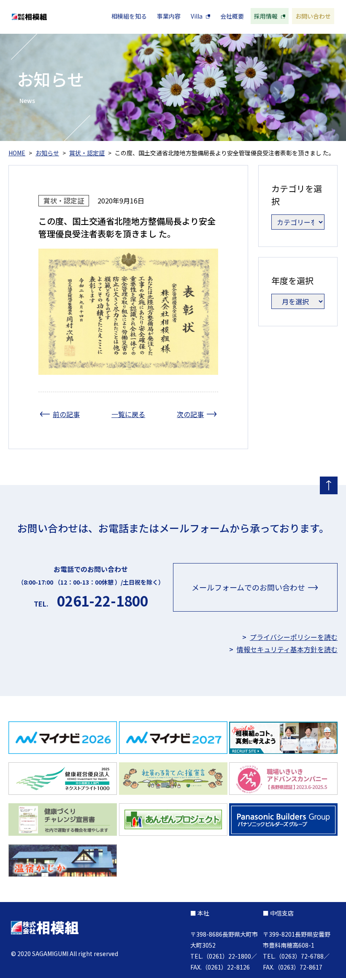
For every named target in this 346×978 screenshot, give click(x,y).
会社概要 (232, 16)
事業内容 (169, 16)
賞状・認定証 (63, 200)
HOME (16, 153)
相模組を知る (129, 16)
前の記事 (66, 414)
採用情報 (266, 16)
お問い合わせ (313, 16)
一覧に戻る (128, 414)
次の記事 (190, 414)
